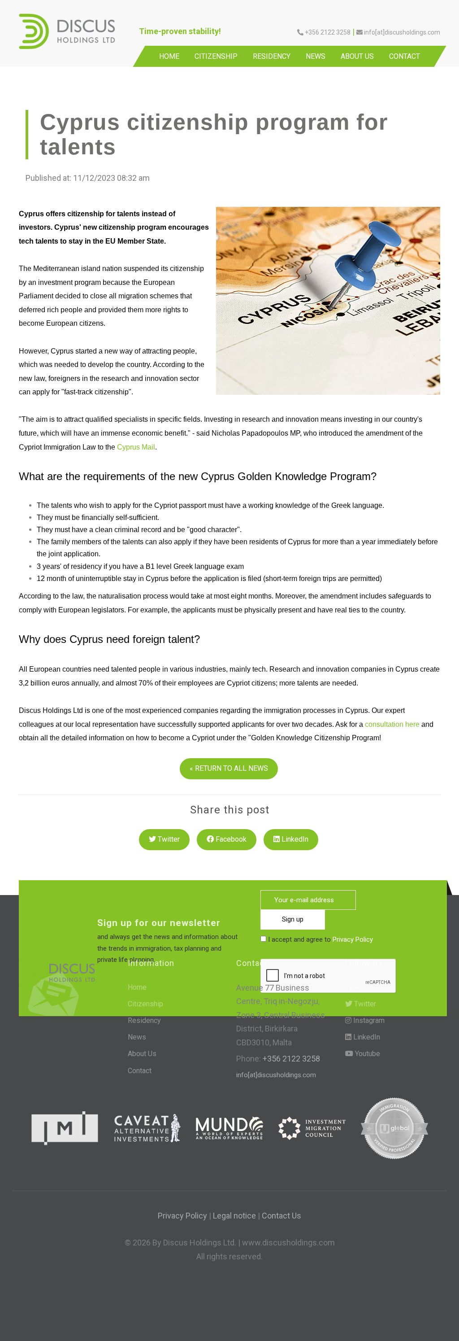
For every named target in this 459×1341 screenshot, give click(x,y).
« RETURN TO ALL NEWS (229, 768)
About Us (357, 56)
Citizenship (216, 56)
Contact (404, 56)
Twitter (168, 839)
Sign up (292, 919)
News (315, 56)
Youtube (366, 1053)
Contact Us (281, 1215)
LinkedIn (294, 839)
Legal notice (234, 1215)
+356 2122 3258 (290, 1058)
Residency (271, 56)
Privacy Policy (353, 939)
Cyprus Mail (136, 447)
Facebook (230, 839)
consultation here (392, 724)
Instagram (368, 1020)
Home (169, 56)
